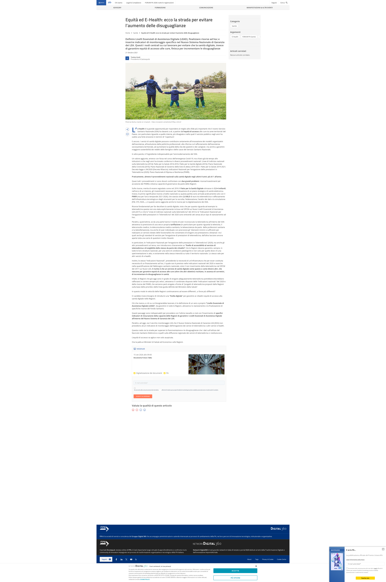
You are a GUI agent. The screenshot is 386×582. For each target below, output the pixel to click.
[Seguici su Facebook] (116, 559)
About (249, 559)
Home (127, 33)
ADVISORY (117, 8)
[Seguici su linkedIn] (121, 559)
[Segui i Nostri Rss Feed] (136, 559)
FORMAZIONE (160, 8)
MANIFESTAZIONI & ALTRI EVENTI (260, 8)
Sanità (135, 33)
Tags (257, 559)
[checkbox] (347, 568)
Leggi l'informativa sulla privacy (355, 560)
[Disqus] (193, 442)
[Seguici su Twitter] (126, 559)
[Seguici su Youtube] (131, 559)
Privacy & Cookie (268, 559)
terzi (375, 568)
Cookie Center (281, 559)
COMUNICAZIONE (206, 8)
